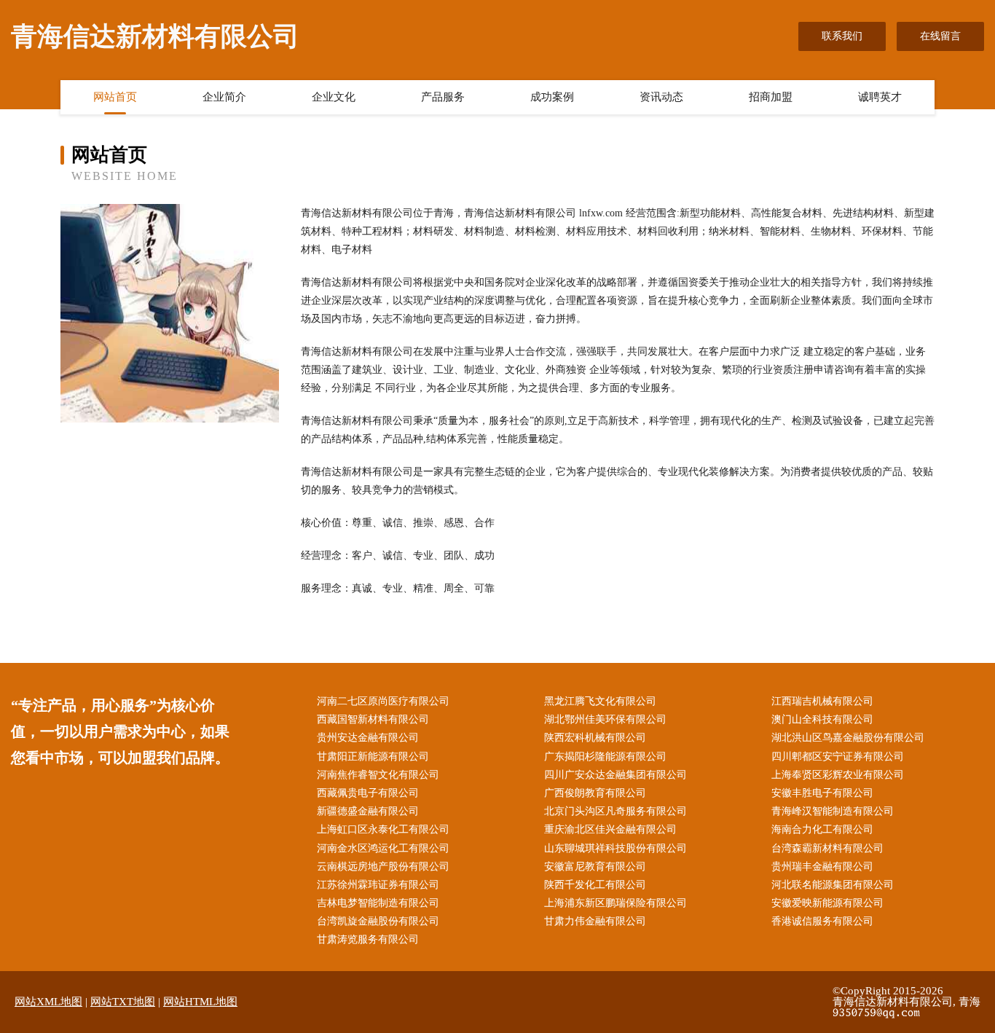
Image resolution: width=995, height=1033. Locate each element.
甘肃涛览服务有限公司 (368, 939)
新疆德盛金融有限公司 (368, 811)
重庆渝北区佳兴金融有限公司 (610, 829)
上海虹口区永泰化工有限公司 (383, 829)
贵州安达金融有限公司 (368, 737)
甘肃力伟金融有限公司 (595, 921)
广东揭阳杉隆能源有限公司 (605, 756)
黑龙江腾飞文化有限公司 (600, 701)
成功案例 (552, 97)
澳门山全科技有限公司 (822, 719)
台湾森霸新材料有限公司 (827, 848)
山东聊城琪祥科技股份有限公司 (615, 848)
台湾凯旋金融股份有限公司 (378, 921)
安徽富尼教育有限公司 (595, 866)
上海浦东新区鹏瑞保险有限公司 (615, 903)
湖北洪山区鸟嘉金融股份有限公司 (847, 737)
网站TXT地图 (122, 1002)
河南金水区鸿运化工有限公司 (383, 848)
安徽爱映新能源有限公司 (827, 903)
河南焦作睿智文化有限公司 (378, 774)
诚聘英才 (880, 97)
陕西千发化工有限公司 (595, 884)
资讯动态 (661, 97)
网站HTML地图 (200, 1002)
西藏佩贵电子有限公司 (368, 792)
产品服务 (443, 97)
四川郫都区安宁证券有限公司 (837, 756)
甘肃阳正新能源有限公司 (373, 756)
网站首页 (115, 97)
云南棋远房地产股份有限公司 (383, 866)
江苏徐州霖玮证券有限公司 (378, 884)
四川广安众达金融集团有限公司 (615, 774)
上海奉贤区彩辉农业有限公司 (837, 774)
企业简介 (224, 97)
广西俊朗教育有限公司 (595, 792)
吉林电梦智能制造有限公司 (378, 903)
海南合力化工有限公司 (822, 829)
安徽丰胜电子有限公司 (822, 792)
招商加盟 (771, 97)
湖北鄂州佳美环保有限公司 (605, 719)
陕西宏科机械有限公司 (595, 737)
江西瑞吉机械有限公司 (822, 701)
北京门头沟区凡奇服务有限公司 (615, 811)
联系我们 (842, 36)
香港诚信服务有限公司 (822, 921)
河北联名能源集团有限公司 (832, 884)
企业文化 (333, 97)
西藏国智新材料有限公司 (373, 719)
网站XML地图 (48, 1002)
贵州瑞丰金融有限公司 (822, 866)
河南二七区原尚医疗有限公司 (383, 701)
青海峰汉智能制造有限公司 (832, 811)
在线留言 (940, 36)
